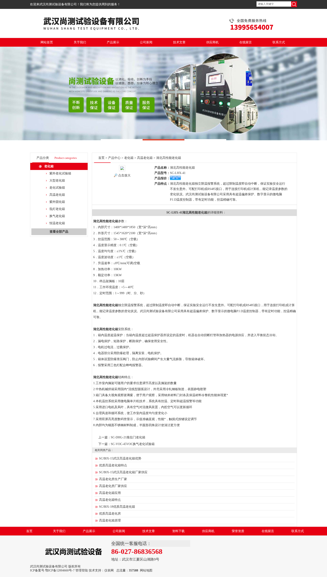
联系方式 (278, 42)
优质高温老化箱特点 (113, 465)
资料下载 (178, 531)
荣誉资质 (238, 531)
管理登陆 (81, 570)
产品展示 (113, 42)
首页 (101, 158)
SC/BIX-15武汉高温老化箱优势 (120, 458)
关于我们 (80, 42)
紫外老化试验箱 (60, 173)
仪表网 (109, 570)
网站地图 (146, 570)
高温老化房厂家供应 (113, 486)
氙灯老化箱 (57, 209)
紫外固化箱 (57, 202)
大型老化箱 (57, 180)
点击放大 (124, 175)
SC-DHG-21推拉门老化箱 (128, 437)
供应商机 (212, 42)
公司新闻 (146, 42)
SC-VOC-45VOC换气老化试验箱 (133, 444)
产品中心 (114, 158)
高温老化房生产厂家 (113, 479)
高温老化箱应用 (110, 493)
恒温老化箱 (57, 223)
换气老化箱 (57, 216)
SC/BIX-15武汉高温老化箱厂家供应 (123, 472)
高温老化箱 (57, 194)
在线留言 (245, 42)
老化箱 (49, 166)
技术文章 (179, 42)
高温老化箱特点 (110, 499)
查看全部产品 (59, 231)
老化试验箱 (57, 187)
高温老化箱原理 (110, 520)
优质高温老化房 (110, 513)
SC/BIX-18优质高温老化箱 (117, 506)
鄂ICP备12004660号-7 (60, 570)
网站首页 (46, 42)
